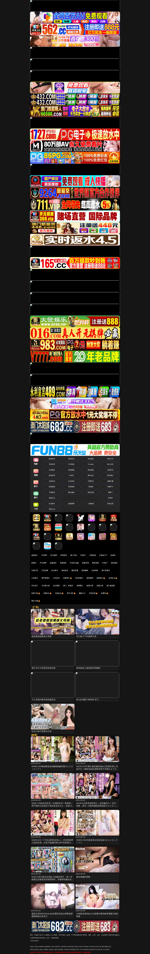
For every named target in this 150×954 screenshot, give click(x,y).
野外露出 (110, 475)
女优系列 (71, 481)
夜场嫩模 (85, 570)
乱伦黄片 (54, 570)
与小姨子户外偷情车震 (86, 636)
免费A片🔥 (47, 593)
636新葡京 (79, 578)
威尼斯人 (34, 555)
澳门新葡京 (106, 570)
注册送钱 (92, 555)
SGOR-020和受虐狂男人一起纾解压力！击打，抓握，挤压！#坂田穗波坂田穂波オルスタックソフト (97, 806)
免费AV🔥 (104, 593)
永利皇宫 (56, 578)
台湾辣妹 (52, 470)
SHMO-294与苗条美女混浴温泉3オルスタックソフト (97, 841)
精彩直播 (95, 563)
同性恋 (110, 498)
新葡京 (33, 563)
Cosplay (91, 464)
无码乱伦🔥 (113, 578)
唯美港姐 (91, 470)
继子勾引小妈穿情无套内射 (44, 668)
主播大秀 (34, 570)
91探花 (71, 475)
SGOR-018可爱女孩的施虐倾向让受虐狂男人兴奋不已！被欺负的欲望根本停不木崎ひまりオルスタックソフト (97, 769)
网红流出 (91, 475)
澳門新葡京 (45, 578)
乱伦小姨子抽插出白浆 (42, 731)
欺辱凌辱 (52, 475)
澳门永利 (73, 555)
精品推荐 (52, 459)
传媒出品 (52, 498)
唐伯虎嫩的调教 (83, 876)
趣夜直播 (74, 570)
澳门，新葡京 (68, 585)
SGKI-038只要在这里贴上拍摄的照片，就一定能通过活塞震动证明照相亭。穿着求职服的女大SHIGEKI (53, 879)
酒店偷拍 (114, 563)
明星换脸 (71, 487)
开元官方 (34, 585)
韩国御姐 (71, 470)
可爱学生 (91, 481)
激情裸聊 (89, 578)
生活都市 (52, 503)
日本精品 (71, 464)
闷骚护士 (110, 487)
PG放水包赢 (74, 563)
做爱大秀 (89, 585)
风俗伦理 (110, 503)
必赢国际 (53, 563)
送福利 (113, 555)
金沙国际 (56, 585)
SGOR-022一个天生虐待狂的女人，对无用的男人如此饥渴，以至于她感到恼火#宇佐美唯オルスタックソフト (52, 842)
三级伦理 (52, 464)
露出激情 (71, 492)
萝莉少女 (110, 459)
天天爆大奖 (45, 585)
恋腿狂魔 (110, 481)
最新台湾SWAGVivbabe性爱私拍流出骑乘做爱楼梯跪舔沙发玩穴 (52, 915)
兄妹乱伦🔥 (59, 593)
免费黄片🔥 (100, 578)
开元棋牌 (53, 555)
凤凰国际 (63, 563)
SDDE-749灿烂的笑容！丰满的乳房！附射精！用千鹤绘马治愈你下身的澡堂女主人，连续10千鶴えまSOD (52, 806)
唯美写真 (91, 492)
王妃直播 (44, 570)
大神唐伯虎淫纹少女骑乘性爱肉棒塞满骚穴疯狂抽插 (97, 915)
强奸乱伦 (71, 459)
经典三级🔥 (35, 593)
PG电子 (83, 555)
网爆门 (110, 492)
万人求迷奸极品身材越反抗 (44, 699)
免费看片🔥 (67, 578)
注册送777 (103, 555)
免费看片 (80, 585)
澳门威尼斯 (111, 585)
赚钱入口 (82, 593)
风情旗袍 (52, 487)
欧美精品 (91, 459)
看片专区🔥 (71, 593)
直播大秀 (100, 585)
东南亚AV (110, 470)
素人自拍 (110, 464)
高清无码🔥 (93, 593)
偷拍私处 (65, 570)
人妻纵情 (91, 503)
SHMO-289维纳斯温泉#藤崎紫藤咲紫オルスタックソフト (52, 767)
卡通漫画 (52, 492)
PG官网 (44, 555)
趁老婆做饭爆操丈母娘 (42, 636)
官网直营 (63, 555)
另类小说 (52, 509)
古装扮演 (52, 481)
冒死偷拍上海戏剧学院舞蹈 (88, 668)
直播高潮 (85, 563)
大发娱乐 (34, 578)
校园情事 (71, 503)
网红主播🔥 (35, 601)
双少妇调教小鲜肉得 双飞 (87, 699)
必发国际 (95, 570)
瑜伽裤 (90, 487)
